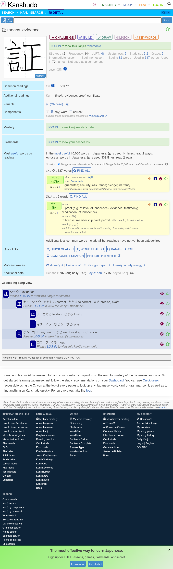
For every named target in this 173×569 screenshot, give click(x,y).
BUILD (87, 37)
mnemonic (94, 46)
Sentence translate (13, 519)
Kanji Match (42, 479)
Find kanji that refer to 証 (103, 255)
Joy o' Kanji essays (46, 455)
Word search (9, 515)
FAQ (5, 447)
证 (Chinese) (54, 104)
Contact (7, 475)
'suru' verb (77, 181)
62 (120, 57)
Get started (95, 564)
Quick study (42, 443)
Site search (9, 443)
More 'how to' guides (14, 435)
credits (163, 407)
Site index (8, 451)
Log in (140, 443)
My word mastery (82, 419)
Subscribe (8, 479)
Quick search (151, 380)
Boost (39, 487)
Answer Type (77, 447)
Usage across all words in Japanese (81, 164)
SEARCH (8, 12)
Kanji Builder (43, 471)
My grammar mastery (117, 419)
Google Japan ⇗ (99, 265)
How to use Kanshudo (15, 423)
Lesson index (10, 463)
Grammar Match (112, 447)
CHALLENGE (64, 37)
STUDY (128, 4)
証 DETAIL (56, 12)
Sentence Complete (80, 443)
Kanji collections (44, 451)
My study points (145, 431)
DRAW (106, 37)
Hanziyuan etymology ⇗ (129, 265)
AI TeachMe (109, 423)
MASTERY (109, 4)
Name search (10, 531)
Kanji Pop (41, 483)
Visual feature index (13, 439)
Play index (8, 467)
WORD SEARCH (92, 249)
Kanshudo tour (10, 419)
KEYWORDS (147, 37)
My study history (145, 435)
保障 (90, 177)
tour (88, 390)
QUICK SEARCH (62, 249)
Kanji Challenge (44, 459)
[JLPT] (99, 4)
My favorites (143, 427)
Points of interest (12, 539)
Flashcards (42, 447)
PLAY (143, 4)
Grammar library (112, 431)
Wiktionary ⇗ (55, 265)
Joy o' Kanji (95, 273)
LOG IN (158, 4)
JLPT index (9, 455)
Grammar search (12, 527)
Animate (40, 75)
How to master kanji (13, 431)
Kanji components (45, 435)
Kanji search (9, 503)
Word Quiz (75, 431)
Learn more (78, 564)
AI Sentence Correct (114, 427)
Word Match (76, 435)
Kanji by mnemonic (13, 511)
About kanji (42, 431)
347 (147, 57)
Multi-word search (12, 523)
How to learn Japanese (15, 427)
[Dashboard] (94, 4)
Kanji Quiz (41, 463)
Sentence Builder (79, 439)
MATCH (124, 37)
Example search (11, 535)
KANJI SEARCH (121, 249)
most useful (62, 153)
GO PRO (142, 447)
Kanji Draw (42, 475)
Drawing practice (45, 439)
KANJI (31, 12)
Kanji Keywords (44, 467)
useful (15, 153)
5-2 (146, 53)
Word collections (79, 451)
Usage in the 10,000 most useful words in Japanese (134, 164)
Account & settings (147, 423)
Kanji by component (13, 507)
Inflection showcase (113, 435)
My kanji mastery (48, 419)
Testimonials (9, 471)
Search (167, 20)
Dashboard (116, 380)
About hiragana (44, 423)
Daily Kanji (142, 439)
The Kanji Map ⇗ (98, 115)
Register (150, 443)
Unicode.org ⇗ (76, 265)
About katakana (44, 427)
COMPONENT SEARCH (67, 255)
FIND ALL (83, 170)
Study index (9, 459)
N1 (102, 53)
